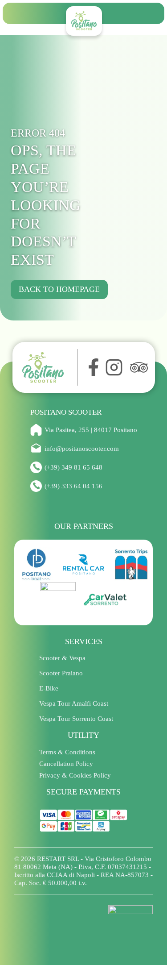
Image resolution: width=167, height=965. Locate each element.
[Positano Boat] (36, 564)
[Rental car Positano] (83, 564)
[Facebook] (91, 367)
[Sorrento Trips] (131, 564)
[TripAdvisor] (139, 367)
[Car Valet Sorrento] (105, 600)
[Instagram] (114, 367)
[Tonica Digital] (130, 917)
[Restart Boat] (58, 600)
